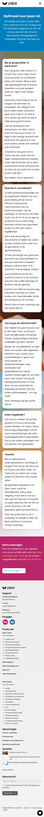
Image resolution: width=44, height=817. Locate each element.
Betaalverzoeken (12, 718)
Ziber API (5, 670)
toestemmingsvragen (16, 375)
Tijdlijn (7, 688)
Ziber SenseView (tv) (10, 666)
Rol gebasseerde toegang (15, 647)
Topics (28, 426)
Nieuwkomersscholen (11, 744)
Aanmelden (8, 793)
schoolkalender (23, 346)
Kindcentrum (7, 736)
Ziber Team (19, 555)
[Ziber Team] (12, 622)
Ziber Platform (33, 559)
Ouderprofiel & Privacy (14, 721)
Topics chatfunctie (12, 704)
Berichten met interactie (14, 694)
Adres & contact (11, 723)
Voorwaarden (36, 808)
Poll (6, 707)
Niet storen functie (12, 642)
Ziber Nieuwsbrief (9, 674)
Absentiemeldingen (13, 699)
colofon (26, 808)
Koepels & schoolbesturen (12, 740)
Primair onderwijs (9, 733)
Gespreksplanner (12, 715)
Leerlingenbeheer (12, 650)
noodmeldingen (13, 357)
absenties (10, 88)
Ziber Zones (10, 655)
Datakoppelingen (12, 658)
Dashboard (18, 126)
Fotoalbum (9, 702)
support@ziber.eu (9, 606)
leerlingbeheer (12, 492)
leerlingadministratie (15, 382)
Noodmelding (10, 710)
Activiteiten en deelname (15, 696)
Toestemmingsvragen (13, 713)
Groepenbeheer (11, 653)
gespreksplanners (18, 84)
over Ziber (18, 808)
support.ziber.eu (8, 599)
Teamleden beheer (12, 645)
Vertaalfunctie (10, 691)
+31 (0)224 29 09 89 (12, 612)
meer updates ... (8, 770)
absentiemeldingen (15, 364)
